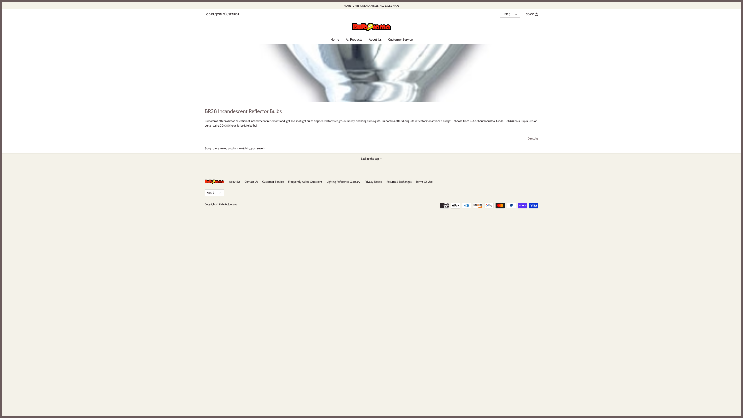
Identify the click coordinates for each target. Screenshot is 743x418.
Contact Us (251, 181)
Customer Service (273, 181)
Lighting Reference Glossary (343, 181)
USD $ (506, 14)
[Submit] (226, 14)
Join (219, 14)
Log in (209, 14)
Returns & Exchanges (399, 181)
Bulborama (231, 204)
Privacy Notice (373, 181)
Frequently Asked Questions (305, 181)
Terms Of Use (424, 181)
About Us (234, 181)
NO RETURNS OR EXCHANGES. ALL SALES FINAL (371, 5)
